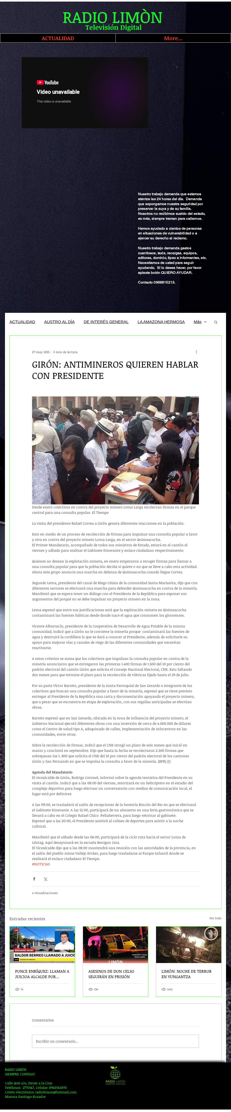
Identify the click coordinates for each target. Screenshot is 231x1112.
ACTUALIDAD (22, 322)
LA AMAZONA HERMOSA (161, 322)
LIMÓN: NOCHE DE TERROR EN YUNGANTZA (187, 973)
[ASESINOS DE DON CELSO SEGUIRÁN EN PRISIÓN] (115, 945)
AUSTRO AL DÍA (59, 322)
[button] (216, 322)
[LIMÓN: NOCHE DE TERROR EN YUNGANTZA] (188, 945)
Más (197, 322)
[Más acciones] (196, 352)
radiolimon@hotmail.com (55, 1092)
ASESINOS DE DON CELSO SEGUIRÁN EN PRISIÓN (111, 973)
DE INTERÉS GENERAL (106, 322)
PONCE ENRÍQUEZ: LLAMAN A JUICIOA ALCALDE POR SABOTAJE (42, 973)
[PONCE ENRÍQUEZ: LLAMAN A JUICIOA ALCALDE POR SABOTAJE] (42, 945)
